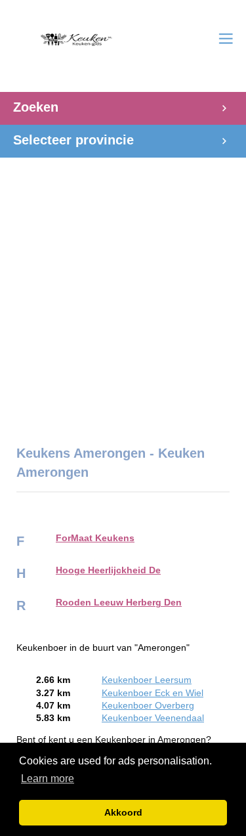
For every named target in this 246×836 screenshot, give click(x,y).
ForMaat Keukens (95, 538)
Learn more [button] (47, 778)
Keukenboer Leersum (147, 680)
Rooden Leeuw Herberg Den (119, 602)
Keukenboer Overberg (148, 706)
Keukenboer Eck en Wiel (152, 693)
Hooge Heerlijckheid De (108, 570)
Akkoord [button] (123, 812)
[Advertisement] (123, 294)
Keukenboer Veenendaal (153, 718)
